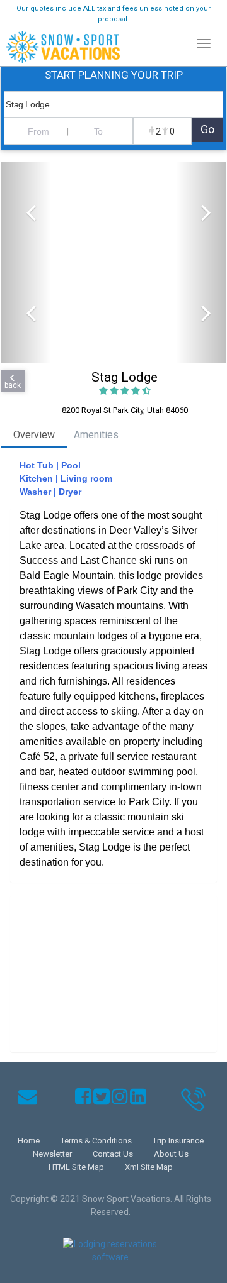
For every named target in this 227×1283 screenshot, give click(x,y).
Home (29, 1140)
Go (207, 129)
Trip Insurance (178, 1140)
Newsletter (52, 1154)
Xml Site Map (149, 1167)
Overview (34, 435)
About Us (171, 1154)
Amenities (96, 435)
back (12, 385)
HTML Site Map (76, 1167)
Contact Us (113, 1154)
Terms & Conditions (96, 1140)
